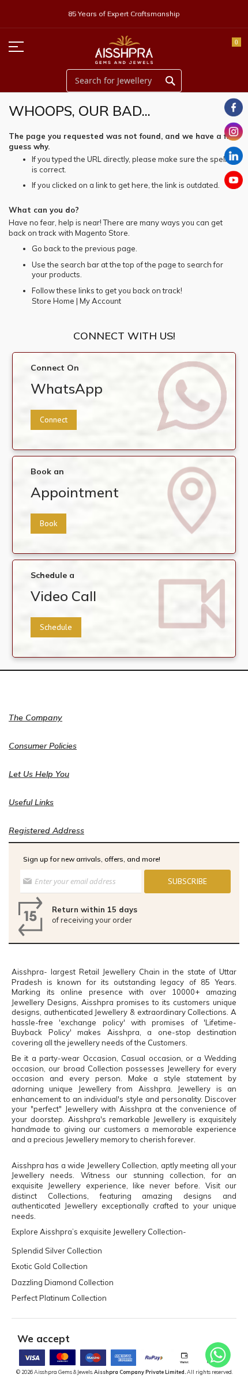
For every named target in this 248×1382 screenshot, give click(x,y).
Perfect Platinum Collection (59, 1297)
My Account (100, 300)
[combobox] (124, 80)
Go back (46, 248)
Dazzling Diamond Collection (63, 1282)
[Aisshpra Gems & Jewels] (124, 50)
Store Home (53, 300)
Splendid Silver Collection (57, 1250)
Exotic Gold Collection (50, 1266)
